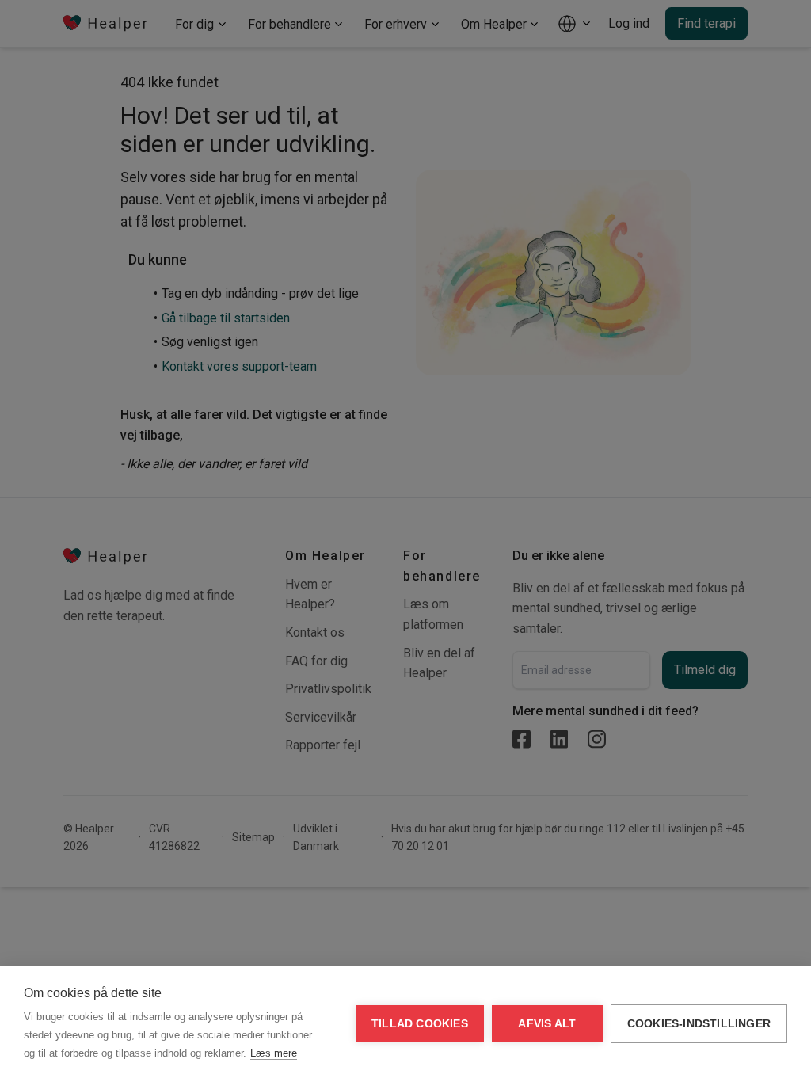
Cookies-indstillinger (699, 1024)
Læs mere (273, 1053)
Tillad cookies (419, 1024)
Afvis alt (547, 1024)
